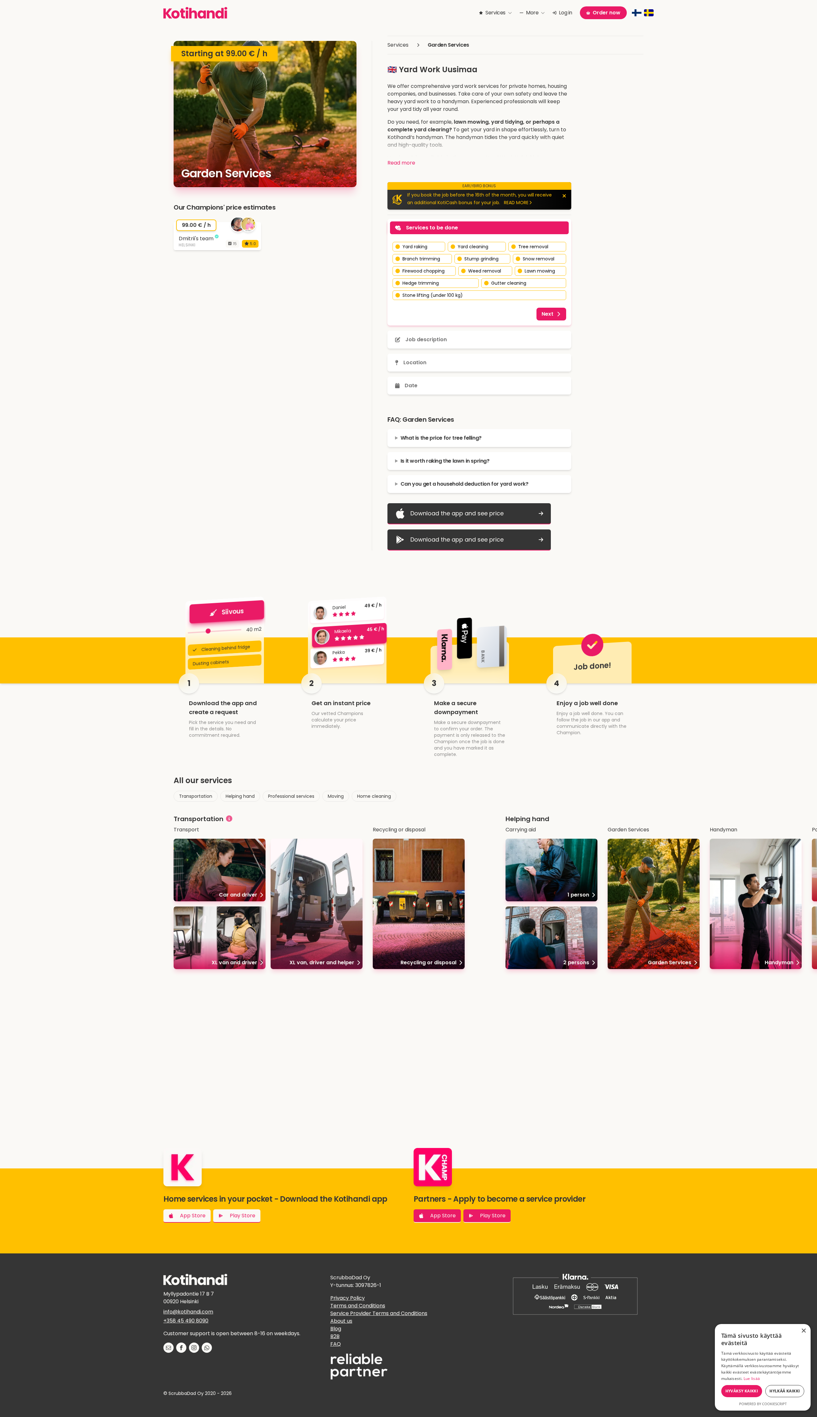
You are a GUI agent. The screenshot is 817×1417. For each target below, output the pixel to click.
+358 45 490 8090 (185, 1320)
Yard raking (414, 246)
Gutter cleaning (508, 283)
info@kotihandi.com (188, 1311)
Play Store (242, 1215)
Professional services (291, 796)
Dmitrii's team (196, 238)
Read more (401, 162)
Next (547, 314)
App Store (193, 1215)
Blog (335, 1328)
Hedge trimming (420, 283)
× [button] (803, 1330)
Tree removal (533, 246)
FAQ (335, 1344)
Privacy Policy (347, 1298)
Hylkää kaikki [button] (784, 1391)
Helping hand (240, 796)
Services (397, 45)
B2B (335, 1336)
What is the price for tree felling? (441, 438)
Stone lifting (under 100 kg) (432, 295)
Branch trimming (421, 259)
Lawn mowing (540, 271)
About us (341, 1321)
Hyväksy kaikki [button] (741, 1391)
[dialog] (763, 1367)
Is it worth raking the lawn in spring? (445, 461)
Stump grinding (481, 259)
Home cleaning (374, 796)
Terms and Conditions (357, 1305)
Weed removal (484, 271)
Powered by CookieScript (763, 1403)
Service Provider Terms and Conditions (378, 1313)
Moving (336, 796)
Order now (606, 12)
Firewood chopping (423, 271)
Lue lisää (752, 1378)
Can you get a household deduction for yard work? (464, 484)
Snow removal (538, 259)
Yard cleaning (473, 246)
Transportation (195, 796)
